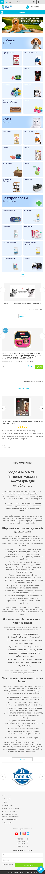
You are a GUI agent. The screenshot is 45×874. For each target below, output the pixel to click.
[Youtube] (16, 833)
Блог (5, 802)
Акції (22, 274)
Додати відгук (29, 362)
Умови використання (11, 808)
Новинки (22, 316)
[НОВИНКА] (22, 339)
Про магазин (8, 796)
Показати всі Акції (35, 309)
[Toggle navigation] (2, 2)
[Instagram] (24, 833)
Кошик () (38, 1)
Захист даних (8, 805)
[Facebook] (20, 833)
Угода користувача (10, 820)
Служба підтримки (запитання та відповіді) (10, 816)
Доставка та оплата (11, 811)
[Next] (42, 25)
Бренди (22, 759)
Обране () (34, 1)
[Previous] (3, 25)
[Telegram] (28, 833)
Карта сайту (8, 823)
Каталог (22, 12)
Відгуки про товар (22, 389)
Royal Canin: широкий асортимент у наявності (22, 303)
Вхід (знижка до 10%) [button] (43, 1)
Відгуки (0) (18, 362)
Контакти (7, 799)
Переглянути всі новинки (33, 382)
